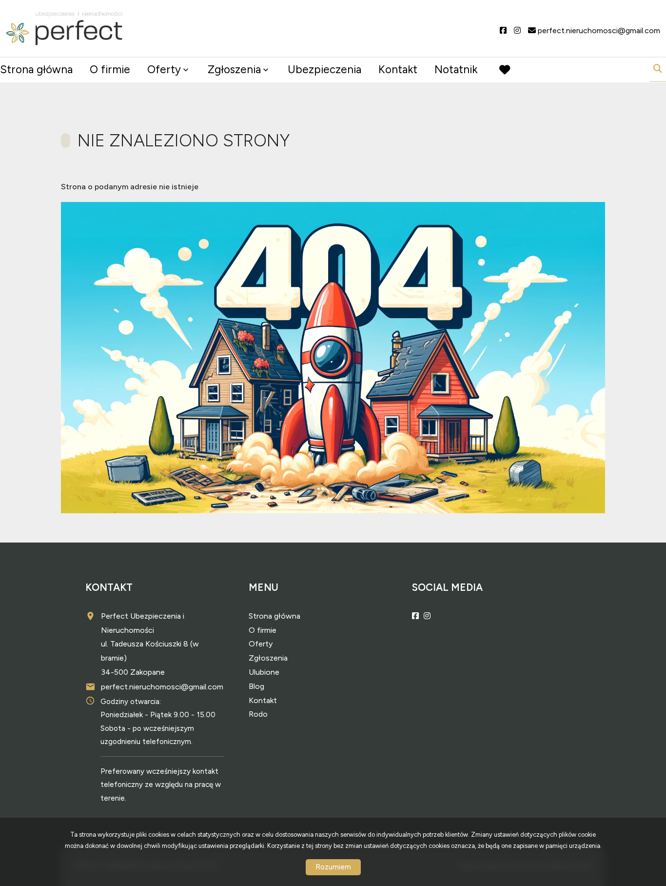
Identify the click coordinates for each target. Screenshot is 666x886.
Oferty (164, 69)
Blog (256, 686)
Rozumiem (333, 867)
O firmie (110, 69)
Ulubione (264, 672)
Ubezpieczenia (324, 69)
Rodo (258, 714)
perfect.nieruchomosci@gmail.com (162, 686)
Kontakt (397, 69)
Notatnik (455, 69)
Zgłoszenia (268, 658)
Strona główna (36, 69)
